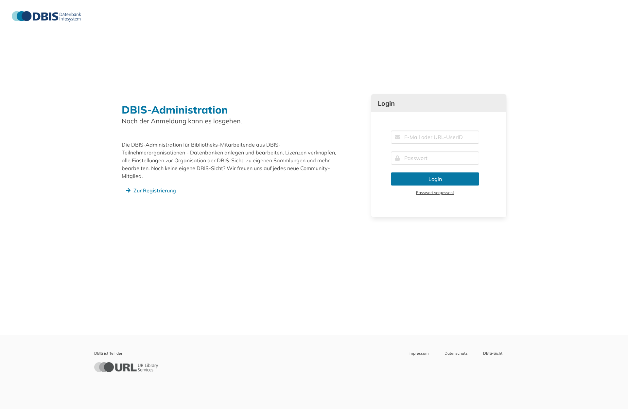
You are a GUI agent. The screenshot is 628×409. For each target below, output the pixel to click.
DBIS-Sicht (492, 353)
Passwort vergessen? (435, 192)
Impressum (419, 353)
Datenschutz (456, 353)
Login (435, 179)
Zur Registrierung (154, 190)
